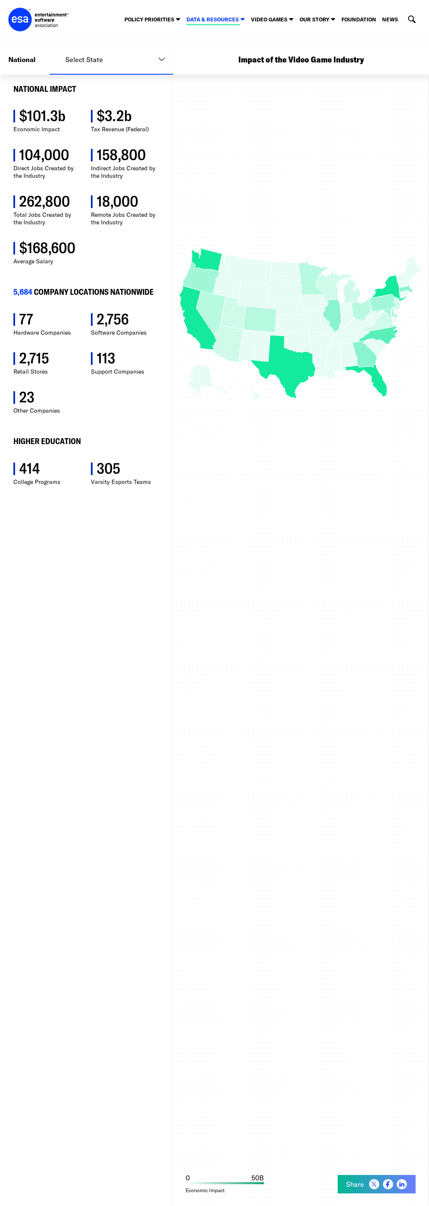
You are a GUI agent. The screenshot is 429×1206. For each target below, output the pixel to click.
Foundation (358, 19)
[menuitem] (374, 1184)
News (390, 19)
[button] (411, 19)
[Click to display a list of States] (111, 59)
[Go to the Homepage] (38, 19)
